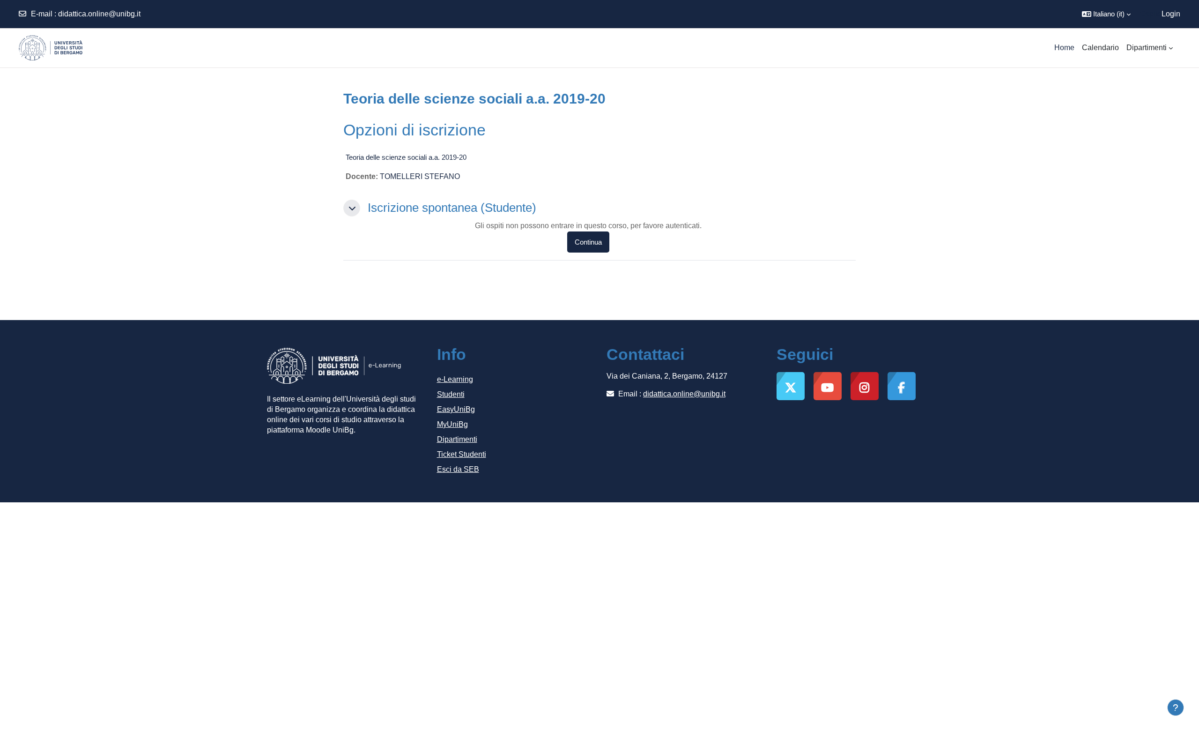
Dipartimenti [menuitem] (1146, 48)
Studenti (451, 394)
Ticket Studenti (461, 454)
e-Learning (455, 379)
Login (1171, 14)
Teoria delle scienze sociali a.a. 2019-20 (406, 157)
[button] (1106, 14)
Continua (588, 242)
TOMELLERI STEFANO (420, 176)
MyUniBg (452, 424)
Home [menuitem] (1064, 48)
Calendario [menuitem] (1100, 48)
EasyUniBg (456, 409)
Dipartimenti (457, 439)
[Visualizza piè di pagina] (1175, 707)
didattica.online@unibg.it (99, 14)
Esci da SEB (458, 469)
